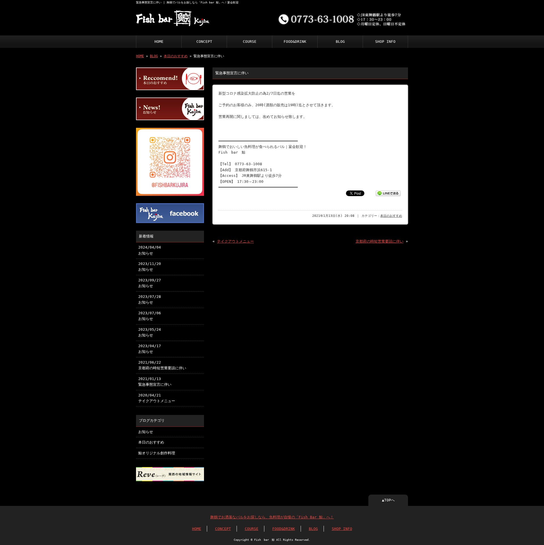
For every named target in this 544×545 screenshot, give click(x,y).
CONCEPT (204, 41)
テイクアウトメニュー (235, 241)
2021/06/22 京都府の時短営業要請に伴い (162, 365)
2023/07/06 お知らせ (149, 316)
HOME (158, 41)
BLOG (340, 41)
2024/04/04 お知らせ (149, 250)
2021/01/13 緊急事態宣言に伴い (154, 382)
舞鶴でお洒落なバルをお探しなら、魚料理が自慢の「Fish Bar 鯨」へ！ (272, 517)
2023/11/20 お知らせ (149, 267)
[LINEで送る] (388, 193)
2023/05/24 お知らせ (149, 332)
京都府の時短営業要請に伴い (379, 241)
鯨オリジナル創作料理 (156, 453)
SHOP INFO (385, 41)
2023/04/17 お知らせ (149, 349)
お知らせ (145, 432)
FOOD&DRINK (295, 41)
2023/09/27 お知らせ (149, 283)
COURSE (249, 41)
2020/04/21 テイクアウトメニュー (156, 398)
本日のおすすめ (176, 56)
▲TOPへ (388, 500)
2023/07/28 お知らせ (149, 299)
